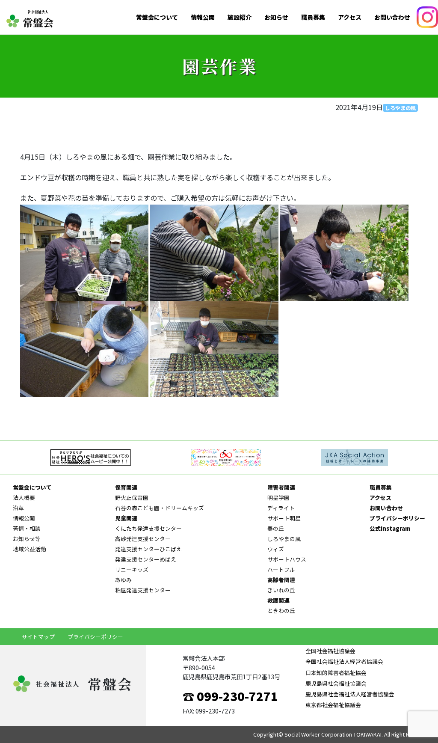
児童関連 (126, 518)
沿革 (18, 508)
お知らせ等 (27, 539)
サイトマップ (38, 637)
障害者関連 (281, 487)
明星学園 (278, 497)
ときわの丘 (281, 610)
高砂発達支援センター (143, 539)
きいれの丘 (281, 590)
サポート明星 (284, 518)
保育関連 (126, 487)
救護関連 (278, 600)
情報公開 (203, 17)
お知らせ (276, 17)
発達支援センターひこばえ (148, 549)
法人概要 (24, 497)
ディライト (281, 508)
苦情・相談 (27, 528)
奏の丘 (275, 528)
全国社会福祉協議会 (330, 651)
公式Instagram (390, 528)
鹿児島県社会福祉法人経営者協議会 (349, 694)
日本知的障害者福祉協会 (336, 673)
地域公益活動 (29, 549)
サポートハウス (286, 559)
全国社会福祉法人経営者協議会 (344, 661)
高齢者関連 (281, 580)
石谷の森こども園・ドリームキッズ (159, 508)
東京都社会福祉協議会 (333, 705)
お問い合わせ (392, 17)
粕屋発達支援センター (143, 590)
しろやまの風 (400, 107)
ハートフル (281, 569)
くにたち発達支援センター (148, 528)
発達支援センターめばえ (145, 559)
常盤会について (157, 17)
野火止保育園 (131, 497)
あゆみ (123, 580)
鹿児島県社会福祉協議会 (336, 683)
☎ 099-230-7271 (230, 695)
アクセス (349, 17)
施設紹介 (240, 17)
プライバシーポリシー (397, 518)
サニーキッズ (131, 569)
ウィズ (275, 549)
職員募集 (313, 17)
